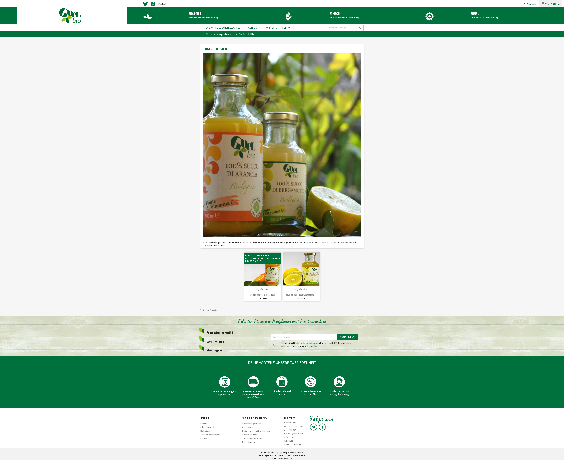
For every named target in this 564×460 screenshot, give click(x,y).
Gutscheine (289, 440)
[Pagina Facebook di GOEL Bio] (153, 4)
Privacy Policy (248, 427)
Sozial (475, 13)
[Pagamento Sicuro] (311, 381)
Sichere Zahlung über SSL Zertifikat (310, 393)
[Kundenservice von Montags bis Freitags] (339, 381)
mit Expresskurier (224, 393)
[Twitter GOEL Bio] (313, 427)
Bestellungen (290, 429)
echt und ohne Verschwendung (203, 17)
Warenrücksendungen (294, 426)
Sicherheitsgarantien (251, 423)
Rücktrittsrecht (248, 442)
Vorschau (262, 289)
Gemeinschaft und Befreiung (484, 17)
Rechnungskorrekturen (294, 433)
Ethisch (335, 13)
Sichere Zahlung (249, 434)
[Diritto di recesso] (282, 381)
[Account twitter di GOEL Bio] (145, 4)
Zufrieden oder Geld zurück (282, 393)
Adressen (288, 437)
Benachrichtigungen (293, 444)
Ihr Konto (289, 418)
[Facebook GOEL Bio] (322, 427)
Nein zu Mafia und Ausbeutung (344, 17)
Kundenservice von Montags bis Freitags (339, 393)
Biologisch (205, 431)
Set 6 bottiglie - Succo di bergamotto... (301, 294)
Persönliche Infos (292, 422)
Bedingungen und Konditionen (256, 431)
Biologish (195, 13)
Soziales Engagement (210, 434)
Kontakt (204, 438)
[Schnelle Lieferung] (225, 381)
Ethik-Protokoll (207, 427)
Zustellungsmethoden (252, 438)
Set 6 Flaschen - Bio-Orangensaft (263, 294)
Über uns (204, 423)
